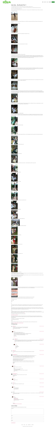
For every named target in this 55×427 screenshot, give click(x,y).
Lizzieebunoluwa (14, 354)
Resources (29, 424)
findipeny (14, 350)
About (24, 424)
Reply (15, 348)
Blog (26, 424)
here (24, 312)
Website (12, 420)
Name (12, 415)
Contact (32, 424)
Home (22, 424)
